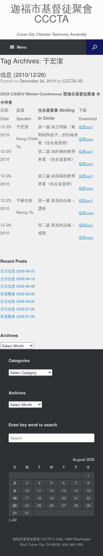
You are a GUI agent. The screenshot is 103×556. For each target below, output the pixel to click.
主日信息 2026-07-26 (17, 309)
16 (15, 498)
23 (15, 505)
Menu (22, 47)
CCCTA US (72, 81)
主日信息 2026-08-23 (17, 271)
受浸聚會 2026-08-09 (17, 293)
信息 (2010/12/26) (23, 74)
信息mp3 (86, 127)
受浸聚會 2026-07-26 (17, 316)
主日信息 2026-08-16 (17, 278)
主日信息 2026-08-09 (17, 286)
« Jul (13, 519)
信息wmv (86, 139)
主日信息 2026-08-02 (17, 301)
